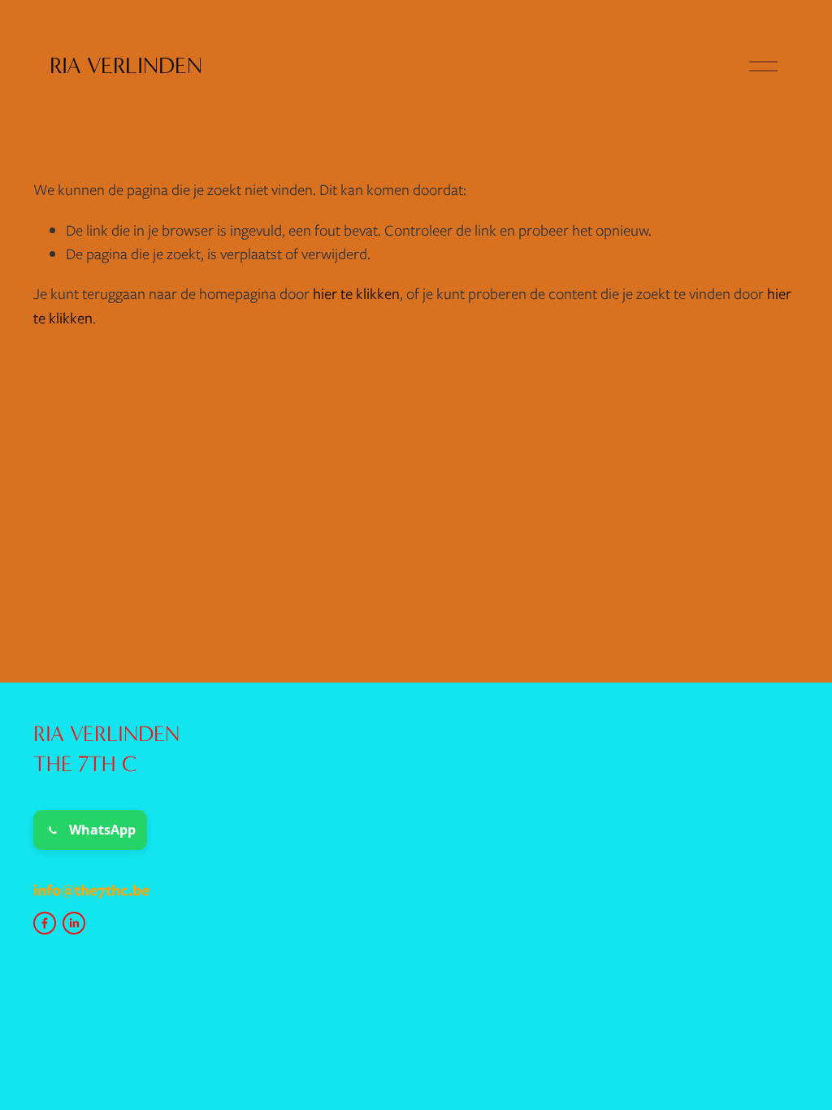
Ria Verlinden (126, 65)
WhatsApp (102, 830)
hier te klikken (356, 294)
